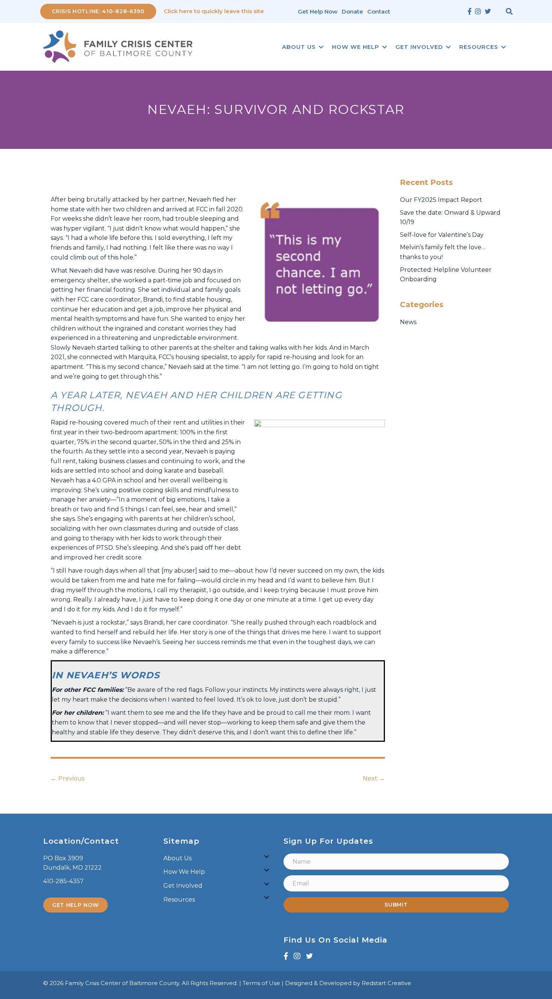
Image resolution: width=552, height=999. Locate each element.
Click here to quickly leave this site (214, 11)
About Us (299, 46)
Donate (352, 11)
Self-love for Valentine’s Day (442, 234)
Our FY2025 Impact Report (441, 199)
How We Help (355, 46)
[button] (321, 47)
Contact (378, 11)
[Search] (509, 11)
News (408, 322)
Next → (374, 778)
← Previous (67, 778)
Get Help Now (318, 11)
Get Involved (419, 46)
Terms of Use (261, 983)
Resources (478, 46)
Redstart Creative (386, 983)
